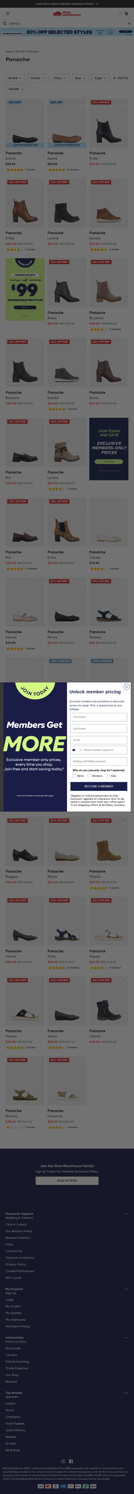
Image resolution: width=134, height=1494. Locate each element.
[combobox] (76, 750)
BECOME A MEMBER (98, 786)
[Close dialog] (126, 686)
